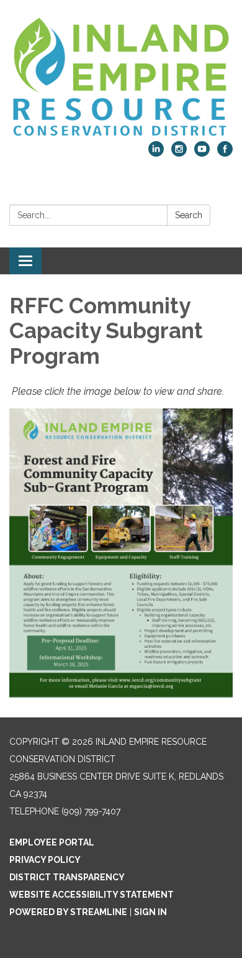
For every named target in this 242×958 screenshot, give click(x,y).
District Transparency (67, 877)
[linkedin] (156, 153)
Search (188, 215)
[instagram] (179, 153)
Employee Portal (51, 842)
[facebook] (225, 153)
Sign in (150, 912)
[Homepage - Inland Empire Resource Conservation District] (121, 76)
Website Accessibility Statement (91, 895)
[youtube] (202, 153)
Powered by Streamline (68, 912)
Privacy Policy (45, 860)
